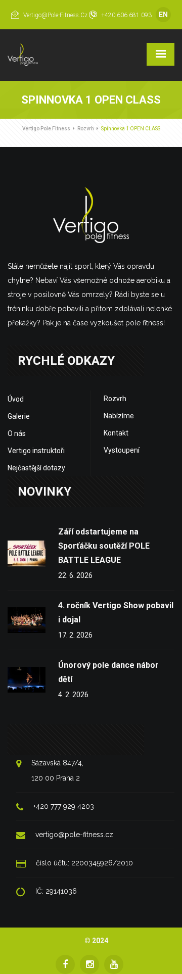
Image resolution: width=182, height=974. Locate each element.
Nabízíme (119, 416)
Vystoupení (122, 450)
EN (163, 15)
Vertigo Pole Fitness (46, 128)
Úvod (16, 399)
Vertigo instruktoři (36, 451)
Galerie (19, 416)
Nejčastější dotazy (36, 468)
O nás (17, 433)
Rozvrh (85, 128)
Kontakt (116, 433)
